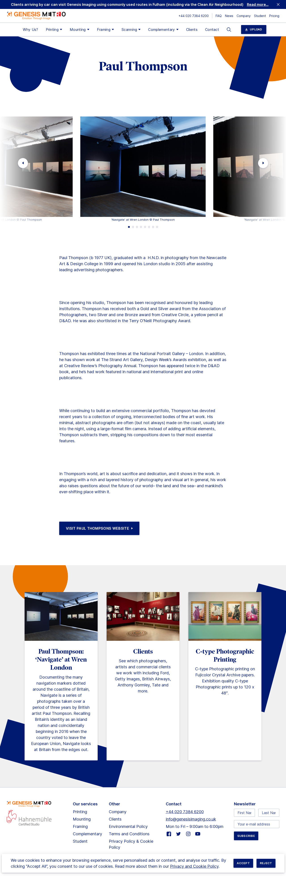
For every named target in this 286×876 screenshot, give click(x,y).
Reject (266, 863)
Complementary (161, 29)
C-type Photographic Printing (225, 655)
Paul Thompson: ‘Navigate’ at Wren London (61, 659)
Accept (243, 863)
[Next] (263, 163)
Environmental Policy (128, 826)
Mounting (78, 29)
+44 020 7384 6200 (194, 16)
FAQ (219, 16)
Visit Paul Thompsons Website (97, 528)
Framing (103, 29)
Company (244, 16)
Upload (256, 29)
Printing (52, 29)
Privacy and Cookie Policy (194, 866)
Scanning (129, 29)
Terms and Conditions (129, 834)
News (229, 16)
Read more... (258, 4)
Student (260, 16)
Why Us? (30, 29)
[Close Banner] (278, 4)
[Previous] (23, 163)
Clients (192, 29)
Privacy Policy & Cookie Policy (131, 844)
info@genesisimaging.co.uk (191, 819)
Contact (212, 29)
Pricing (274, 16)
